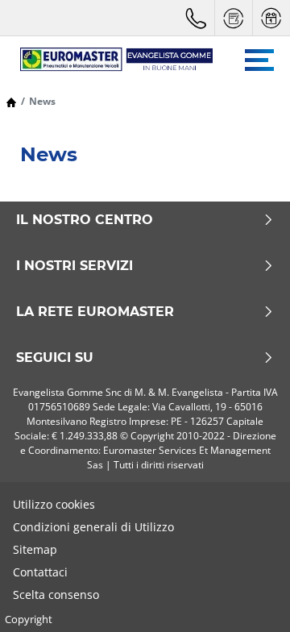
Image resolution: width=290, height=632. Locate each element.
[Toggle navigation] (259, 60)
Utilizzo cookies (54, 504)
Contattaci (40, 572)
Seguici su (54, 357)
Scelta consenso (56, 594)
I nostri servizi (74, 266)
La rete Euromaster (95, 312)
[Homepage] (11, 101)
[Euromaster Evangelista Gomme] (108, 59)
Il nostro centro (84, 220)
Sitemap (35, 549)
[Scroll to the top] (248, 598)
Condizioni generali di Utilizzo (93, 526)
